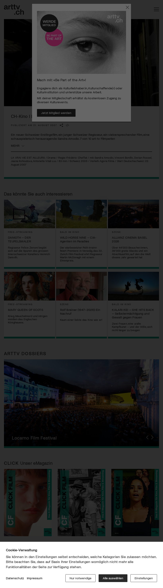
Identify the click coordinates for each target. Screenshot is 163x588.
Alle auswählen (113, 578)
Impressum (34, 578)
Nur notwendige (80, 578)
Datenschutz (15, 578)
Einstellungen (144, 578)
